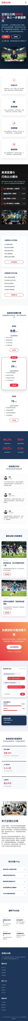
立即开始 (14, 350)
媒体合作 (3, 1007)
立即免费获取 (14, 647)
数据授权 (3, 1004)
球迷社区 (3, 987)
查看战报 (7, 574)
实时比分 (3, 967)
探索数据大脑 (14, 294)
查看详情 (7, 612)
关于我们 (3, 992)
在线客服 (3, 1010)
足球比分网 (5, 3)
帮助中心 (3, 990)
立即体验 (6, 36)
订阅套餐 (3, 984)
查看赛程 (16, 36)
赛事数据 (3, 972)
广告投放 (3, 1002)
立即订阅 (14, 385)
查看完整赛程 (14, 262)
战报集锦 (3, 975)
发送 (23, 694)
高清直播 (3, 970)
